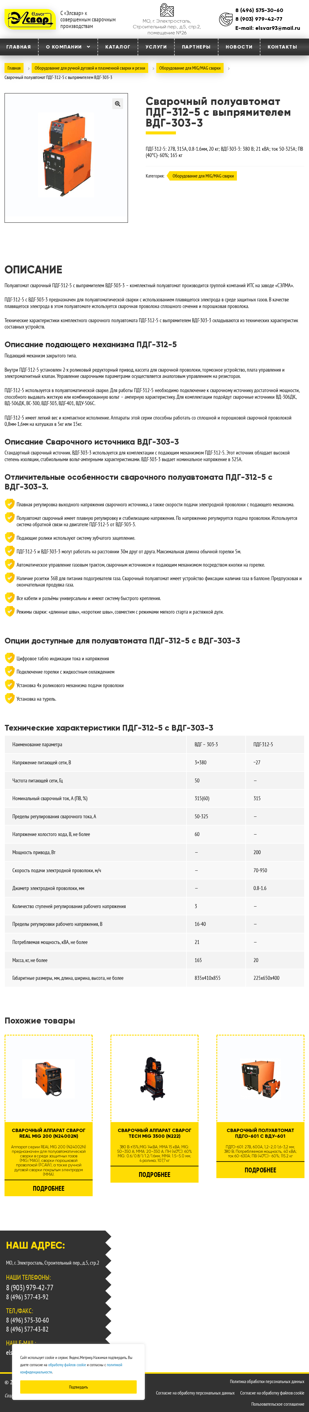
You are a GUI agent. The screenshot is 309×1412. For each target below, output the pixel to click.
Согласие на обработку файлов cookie (272, 1393)
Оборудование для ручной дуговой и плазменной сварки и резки (90, 68)
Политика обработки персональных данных (267, 1381)
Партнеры (196, 47)
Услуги (156, 47)
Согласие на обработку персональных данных (195, 1393)
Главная (18, 47)
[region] (78, 1372)
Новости (239, 47)
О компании (64, 47)
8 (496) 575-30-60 (259, 10)
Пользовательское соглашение (277, 1404)
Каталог (118, 47)
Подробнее (49, 1188)
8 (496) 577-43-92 (27, 1297)
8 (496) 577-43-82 (27, 1329)
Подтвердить (78, 1387)
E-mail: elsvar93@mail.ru (267, 28)
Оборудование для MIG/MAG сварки (190, 68)
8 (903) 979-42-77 (258, 19)
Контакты (282, 47)
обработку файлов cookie (67, 1364)
